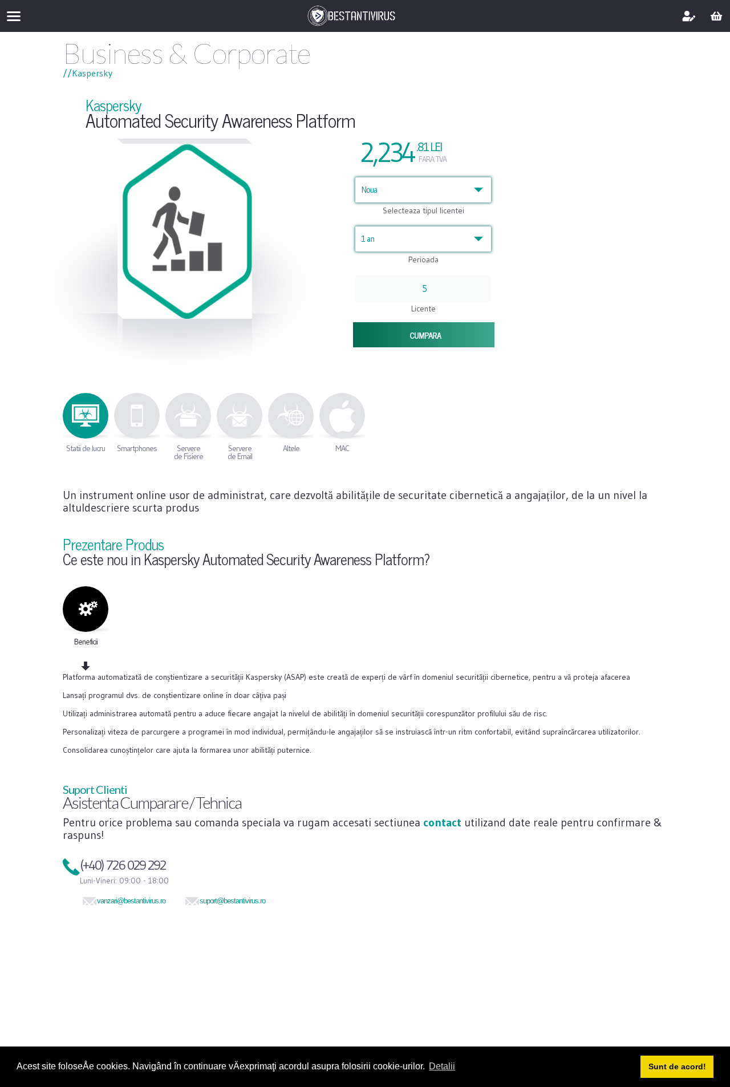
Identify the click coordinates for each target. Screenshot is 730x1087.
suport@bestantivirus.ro (232, 901)
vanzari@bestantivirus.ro (131, 901)
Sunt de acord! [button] (677, 1066)
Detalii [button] (442, 1066)
